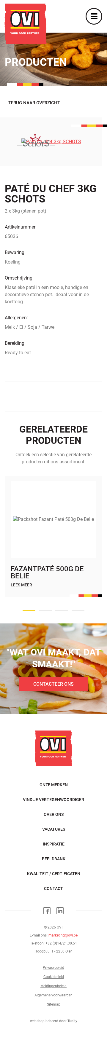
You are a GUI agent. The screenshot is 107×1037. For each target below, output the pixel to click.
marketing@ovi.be (63, 935)
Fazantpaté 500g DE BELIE (47, 572)
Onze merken (54, 785)
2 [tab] (45, 610)
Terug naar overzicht (34, 103)
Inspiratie (53, 844)
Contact (53, 888)
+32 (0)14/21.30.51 (61, 943)
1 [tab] (29, 610)
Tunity (72, 1021)
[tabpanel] (53, 542)
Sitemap (53, 1004)
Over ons (54, 814)
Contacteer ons (53, 684)
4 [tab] (78, 610)
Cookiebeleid (53, 977)
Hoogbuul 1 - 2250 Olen (53, 951)
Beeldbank (53, 859)
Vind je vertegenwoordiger (53, 799)
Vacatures (53, 829)
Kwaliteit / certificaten (53, 874)
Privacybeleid (53, 967)
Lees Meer (21, 585)
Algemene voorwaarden (53, 995)
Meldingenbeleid (53, 986)
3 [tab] (61, 610)
